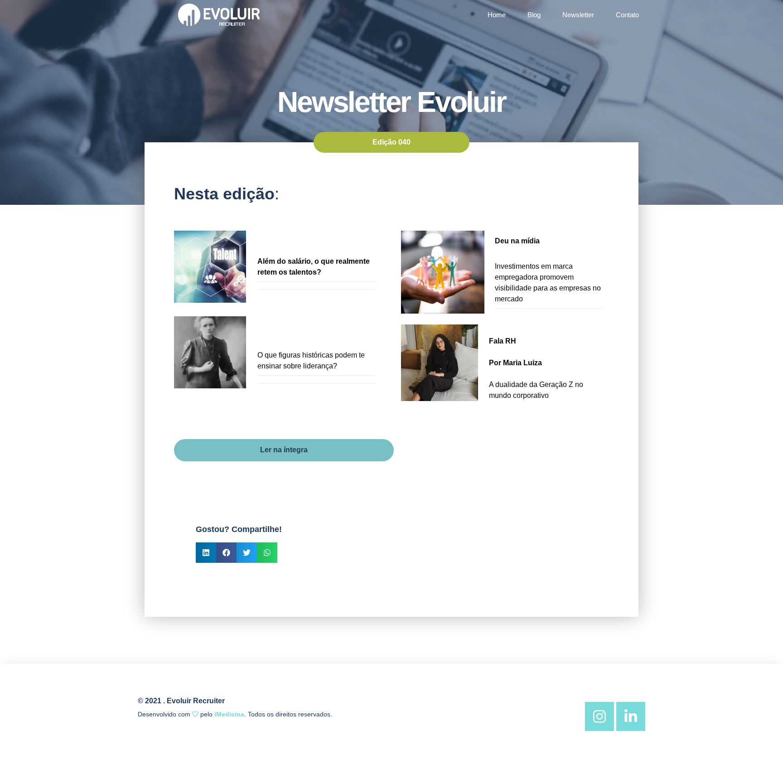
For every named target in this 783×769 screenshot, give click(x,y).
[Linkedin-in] (630, 716)
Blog (534, 15)
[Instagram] (599, 716)
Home (497, 15)
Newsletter (578, 15)
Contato (627, 15)
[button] (206, 552)
